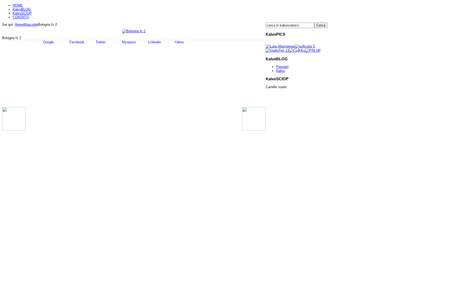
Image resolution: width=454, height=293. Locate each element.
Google (48, 42)
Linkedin (154, 42)
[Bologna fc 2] (134, 31)
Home (19, 24)
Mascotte (31, 24)
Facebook (76, 42)
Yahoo (178, 42)
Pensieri (282, 67)
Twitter (100, 42)
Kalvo (280, 71)
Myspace (128, 42)
